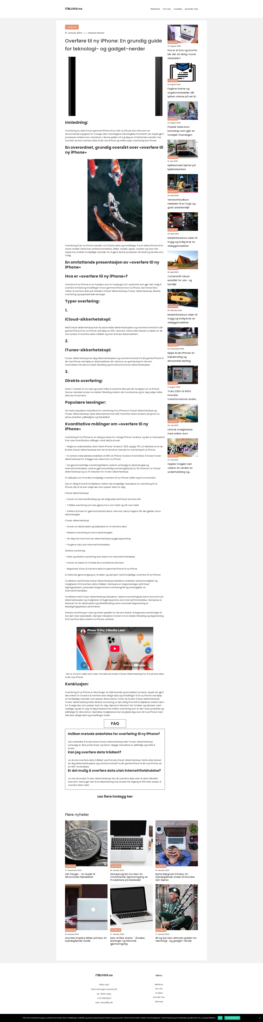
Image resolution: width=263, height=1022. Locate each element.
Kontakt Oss (191, 9)
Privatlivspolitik (232, 1018)
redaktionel (72, 27)
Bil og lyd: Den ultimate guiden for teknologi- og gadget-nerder (176, 939)
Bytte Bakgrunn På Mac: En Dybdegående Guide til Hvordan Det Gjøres (175, 877)
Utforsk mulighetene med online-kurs (180, 431)
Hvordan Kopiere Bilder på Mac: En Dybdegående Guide (86, 939)
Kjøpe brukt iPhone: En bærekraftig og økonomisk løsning (181, 357)
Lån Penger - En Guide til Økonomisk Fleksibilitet (80, 875)
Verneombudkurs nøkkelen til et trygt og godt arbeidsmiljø (181, 203)
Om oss (167, 9)
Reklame (155, 9)
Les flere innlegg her (115, 796)
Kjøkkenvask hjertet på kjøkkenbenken (182, 167)
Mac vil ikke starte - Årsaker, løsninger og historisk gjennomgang (127, 940)
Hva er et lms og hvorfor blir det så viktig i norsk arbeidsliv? (182, 54)
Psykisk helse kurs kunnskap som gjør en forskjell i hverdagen (181, 131)
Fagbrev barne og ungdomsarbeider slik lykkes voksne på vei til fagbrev (181, 93)
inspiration (172, 42)
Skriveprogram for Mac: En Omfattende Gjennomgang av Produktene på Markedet (129, 877)
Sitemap (159, 1001)
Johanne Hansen (95, 33)
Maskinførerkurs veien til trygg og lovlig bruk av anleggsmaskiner (182, 242)
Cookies (178, 9)
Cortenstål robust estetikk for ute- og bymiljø (180, 280)
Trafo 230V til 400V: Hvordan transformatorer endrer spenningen (182, 395)
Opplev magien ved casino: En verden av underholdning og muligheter (180, 468)
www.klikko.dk (106, 1002)
